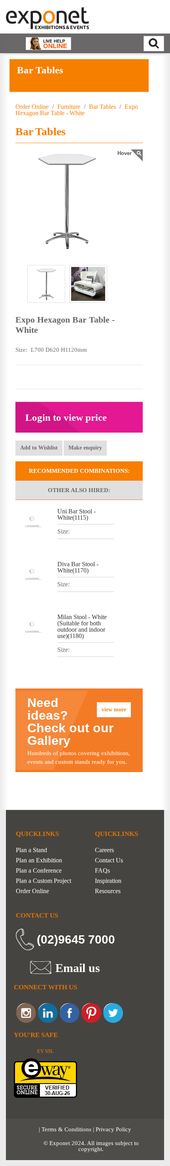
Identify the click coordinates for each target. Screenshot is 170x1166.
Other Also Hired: (79, 490)
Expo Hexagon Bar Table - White (76, 109)
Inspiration (108, 881)
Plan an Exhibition (39, 860)
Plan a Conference (39, 871)
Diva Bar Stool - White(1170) (77, 567)
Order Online (32, 106)
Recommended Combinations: (79, 471)
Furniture (68, 106)
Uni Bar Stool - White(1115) (76, 514)
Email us (77, 967)
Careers (104, 850)
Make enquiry (85, 448)
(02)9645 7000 (76, 939)
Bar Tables (102, 106)
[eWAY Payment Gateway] (45, 1077)
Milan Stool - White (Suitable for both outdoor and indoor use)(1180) (82, 626)
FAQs (102, 871)
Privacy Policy (113, 1129)
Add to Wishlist (39, 448)
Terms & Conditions (66, 1129)
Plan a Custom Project (43, 881)
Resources (108, 891)
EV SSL (45, 1051)
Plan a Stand (31, 850)
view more (114, 710)
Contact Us (109, 860)
